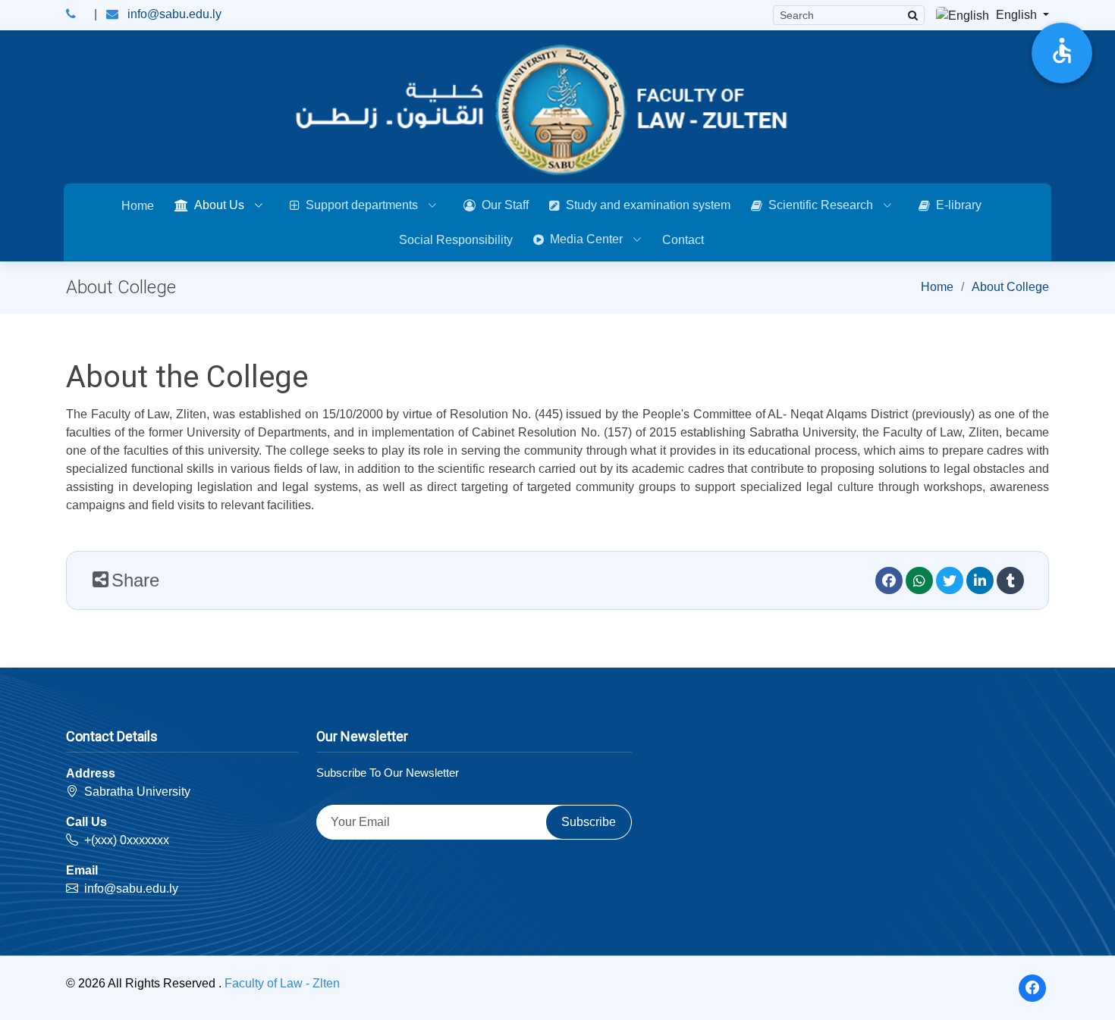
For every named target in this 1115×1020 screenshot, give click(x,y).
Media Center (586, 239)
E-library (959, 205)
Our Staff (505, 205)
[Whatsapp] (919, 580)
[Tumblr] (1010, 580)
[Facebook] (889, 580)
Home (137, 205)
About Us (219, 205)
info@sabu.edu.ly (174, 14)
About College (1010, 286)
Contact (683, 239)
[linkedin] (980, 580)
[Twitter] (949, 580)
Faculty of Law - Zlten (282, 983)
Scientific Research (820, 205)
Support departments (362, 205)
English (1016, 14)
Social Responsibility (456, 239)
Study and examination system (648, 205)
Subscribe (588, 821)
